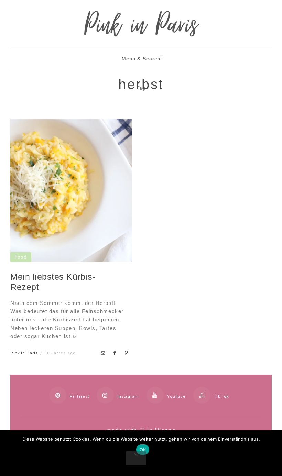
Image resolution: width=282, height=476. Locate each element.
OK (143, 449)
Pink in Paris (23, 353)
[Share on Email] (103, 352)
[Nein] (136, 458)
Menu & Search (141, 59)
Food (21, 257)
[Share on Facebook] (115, 352)
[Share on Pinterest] (126, 352)
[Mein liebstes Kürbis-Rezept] (71, 256)
